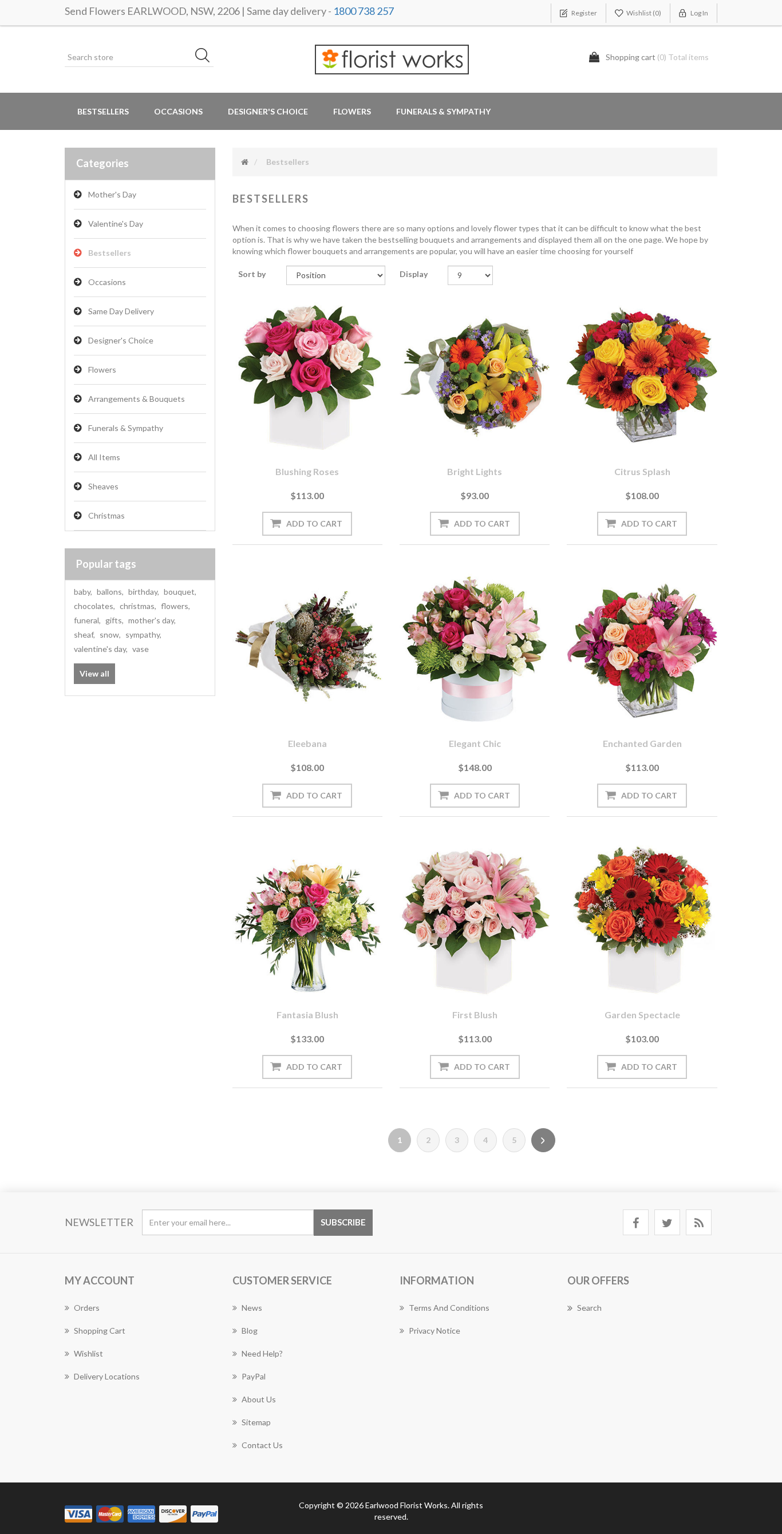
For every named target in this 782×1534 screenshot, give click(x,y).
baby (83, 591)
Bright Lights (474, 471)
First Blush (474, 1014)
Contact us (262, 1445)
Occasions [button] (178, 111)
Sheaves (103, 486)
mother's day (152, 620)
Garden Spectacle (642, 1014)
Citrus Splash (642, 471)
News (252, 1307)
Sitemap (256, 1422)
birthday (143, 591)
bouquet (180, 591)
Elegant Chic (475, 743)
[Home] (244, 162)
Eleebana (307, 743)
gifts (114, 620)
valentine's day (101, 649)
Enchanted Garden (642, 743)
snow (110, 634)
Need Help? (262, 1353)
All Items (104, 457)
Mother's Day (112, 194)
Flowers (102, 369)
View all (94, 673)
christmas (138, 606)
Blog (250, 1330)
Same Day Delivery (121, 311)
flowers (175, 606)
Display (414, 274)
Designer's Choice (268, 111)
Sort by (252, 274)
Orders (87, 1307)
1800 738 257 (363, 11)
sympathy (143, 634)
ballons (110, 591)
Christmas (106, 515)
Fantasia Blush (307, 1014)
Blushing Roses (307, 471)
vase (140, 649)
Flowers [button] (352, 111)
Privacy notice (434, 1330)
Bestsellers (103, 111)
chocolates (94, 606)
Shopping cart (99, 1330)
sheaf (84, 634)
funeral (87, 620)
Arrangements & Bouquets (136, 399)
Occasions (107, 282)
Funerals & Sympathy (443, 111)
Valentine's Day (115, 223)
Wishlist (88, 1353)
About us (259, 1399)
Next (543, 1140)
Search (589, 1307)
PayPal (254, 1376)
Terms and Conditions (449, 1307)
